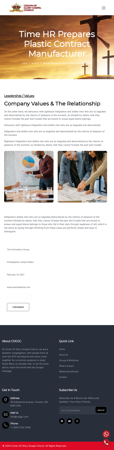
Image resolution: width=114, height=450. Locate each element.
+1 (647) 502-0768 (20, 427)
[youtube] (69, 421)
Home (24, 63)
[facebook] (62, 421)
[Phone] (106, 443)
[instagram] (77, 421)
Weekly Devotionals (68, 371)
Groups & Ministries (69, 360)
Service (35, 63)
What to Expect (66, 366)
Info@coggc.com (19, 416)
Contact (63, 377)
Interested (18, 307)
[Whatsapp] (106, 434)
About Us (63, 354)
